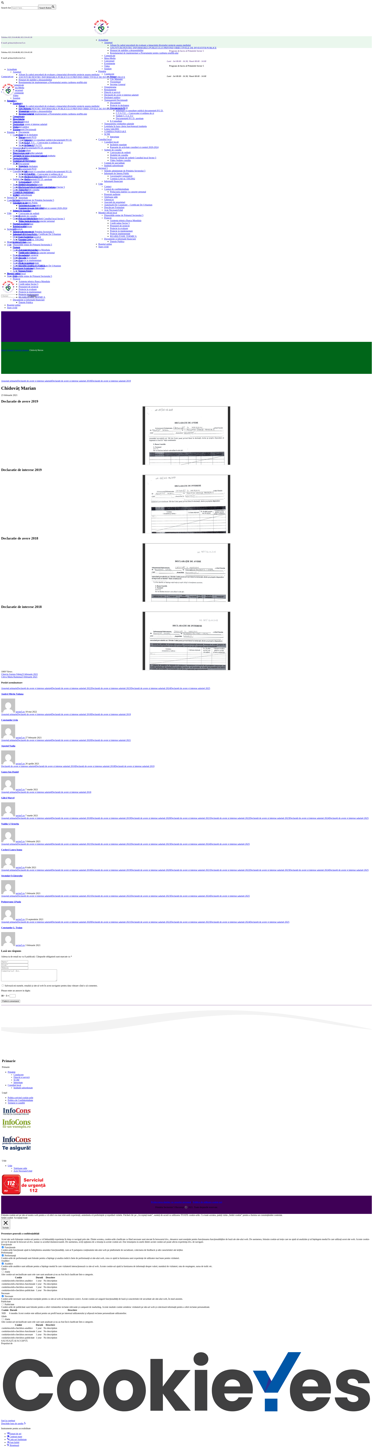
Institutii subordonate (23, 1087)
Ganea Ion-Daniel (10, 772)
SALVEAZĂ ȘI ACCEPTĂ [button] (14, 1341)
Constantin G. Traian (11, 927)
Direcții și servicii (22, 1077)
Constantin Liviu (9, 720)
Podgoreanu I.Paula (11, 902)
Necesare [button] (5, 1293)
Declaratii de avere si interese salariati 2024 (150, 688)
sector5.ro (20, 711)
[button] (2, 3)
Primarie (10, 350)
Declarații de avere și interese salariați (34, 381)
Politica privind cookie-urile (20, 1097)
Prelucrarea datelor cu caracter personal (171, 1202)
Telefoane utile (20, 1168)
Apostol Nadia (8, 746)
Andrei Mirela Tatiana (12, 694)
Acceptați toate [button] (21, 1217)
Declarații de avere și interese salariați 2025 (190, 688)
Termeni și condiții (16, 1103)
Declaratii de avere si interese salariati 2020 (71, 740)
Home (3, 350)
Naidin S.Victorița (10, 824)
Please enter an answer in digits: (15, 990)
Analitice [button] (5, 1261)
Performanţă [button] (6, 1252)
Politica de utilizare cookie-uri (207, 1202)
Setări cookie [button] (7, 1217)
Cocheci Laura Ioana (11, 849)
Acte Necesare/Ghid (23, 1171)
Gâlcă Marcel (7, 798)
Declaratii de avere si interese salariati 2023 (111, 688)
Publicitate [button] (6, 1301)
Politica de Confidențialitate (20, 1100)
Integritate (18, 1082)
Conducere (19, 1074)
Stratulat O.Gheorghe (12, 875)
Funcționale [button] (6, 1244)
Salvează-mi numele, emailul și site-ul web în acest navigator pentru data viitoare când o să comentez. (51, 985)
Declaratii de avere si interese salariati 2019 (111, 381)
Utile (10, 1165)
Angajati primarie (21, 350)
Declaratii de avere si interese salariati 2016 (55, 766)
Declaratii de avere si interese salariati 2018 (71, 381)
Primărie (11, 1072)
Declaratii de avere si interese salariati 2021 (111, 740)
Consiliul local (14, 1085)
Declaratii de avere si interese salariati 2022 (71, 688)
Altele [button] (4, 1269)
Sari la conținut (8, 1420)
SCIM (16, 1080)
